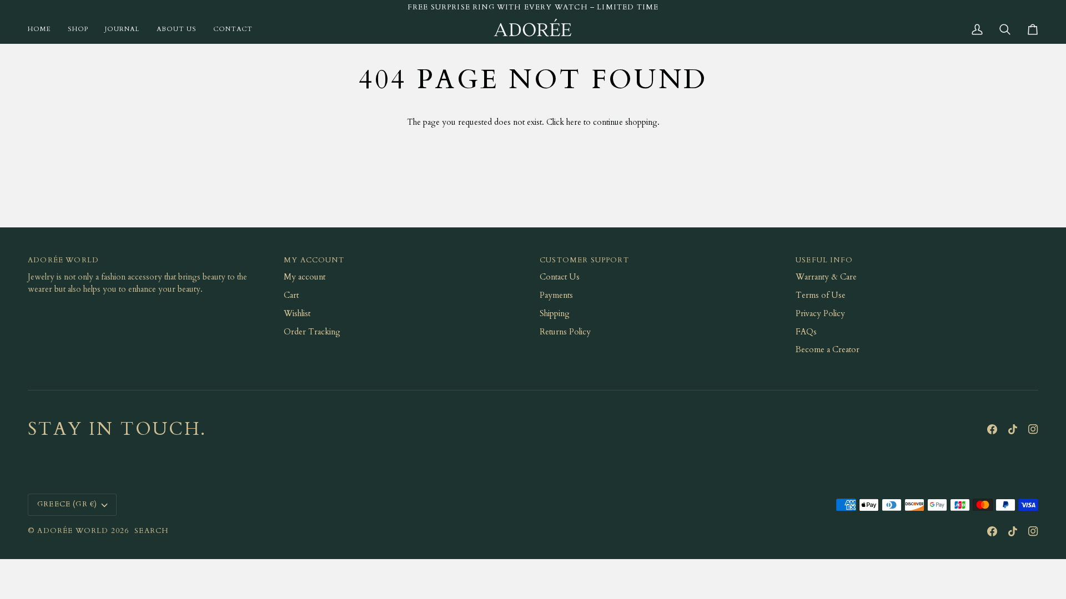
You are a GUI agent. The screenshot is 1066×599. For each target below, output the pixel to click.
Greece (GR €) (67, 504)
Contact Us (560, 277)
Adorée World (72, 531)
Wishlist (297, 313)
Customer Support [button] (584, 260)
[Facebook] (992, 429)
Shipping (555, 313)
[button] (78, 29)
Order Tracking (312, 332)
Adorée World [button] (63, 260)
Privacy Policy (820, 313)
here (573, 122)
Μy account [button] (314, 260)
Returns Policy (565, 332)
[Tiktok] (1012, 429)
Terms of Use (821, 295)
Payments (556, 295)
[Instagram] (1033, 429)
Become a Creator (827, 349)
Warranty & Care (826, 277)
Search (151, 531)
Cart (291, 295)
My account (304, 277)
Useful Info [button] (824, 260)
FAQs (806, 332)
